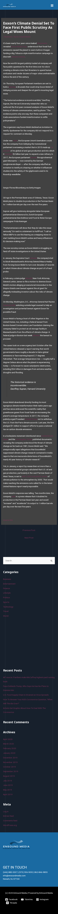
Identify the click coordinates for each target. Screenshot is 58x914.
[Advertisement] (25, 642)
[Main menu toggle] (52, 6)
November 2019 (10, 762)
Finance (6, 588)
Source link (8, 520)
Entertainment (9, 584)
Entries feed (8, 816)
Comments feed (10, 820)
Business (8, 36)
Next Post (29, 537)
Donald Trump (31, 419)
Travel (5, 611)
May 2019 (7, 790)
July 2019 (7, 780)
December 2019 (10, 757)
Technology (8, 607)
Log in (5, 811)
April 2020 (7, 739)
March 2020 (8, 744)
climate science (18, 56)
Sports (6, 602)
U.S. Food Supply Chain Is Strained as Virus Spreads (26, 695)
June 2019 (8, 785)
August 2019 (9, 776)
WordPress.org (10, 825)
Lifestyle (7, 593)
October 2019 (9, 767)
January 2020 (9, 753)
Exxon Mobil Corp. (19, 46)
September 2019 (10, 771)
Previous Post (29, 530)
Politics (6, 597)
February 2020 (9, 748)
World (5, 616)
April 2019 (7, 794)
